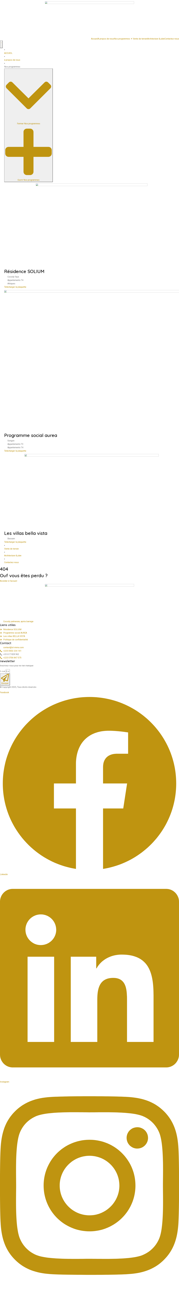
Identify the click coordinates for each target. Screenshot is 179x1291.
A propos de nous (106, 39)
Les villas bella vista (25, 533)
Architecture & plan (155, 39)
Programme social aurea (30, 435)
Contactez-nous (171, 39)
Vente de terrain (140, 39)
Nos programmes (123, 39)
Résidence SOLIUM (24, 271)
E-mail (2, 671)
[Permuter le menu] (1, 44)
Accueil (94, 39)
